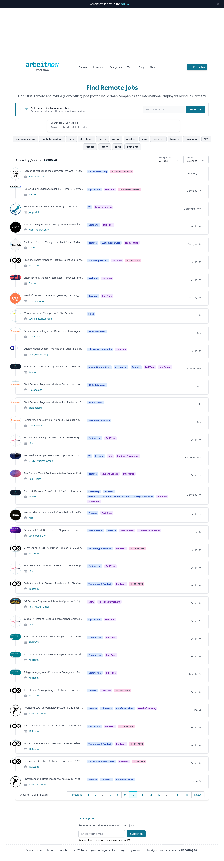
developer (86, 139)
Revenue (92, 295)
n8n (31, 443)
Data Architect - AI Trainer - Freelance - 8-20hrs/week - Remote (54, 583)
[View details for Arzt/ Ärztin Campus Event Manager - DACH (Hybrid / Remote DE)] (15, 639)
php (144, 139)
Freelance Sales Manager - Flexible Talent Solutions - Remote (54, 259)
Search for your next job (64, 122)
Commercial (94, 637)
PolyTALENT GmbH (39, 606)
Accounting (121, 367)
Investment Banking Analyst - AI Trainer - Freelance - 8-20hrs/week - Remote (54, 690)
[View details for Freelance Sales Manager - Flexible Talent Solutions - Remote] (15, 262)
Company (93, 224)
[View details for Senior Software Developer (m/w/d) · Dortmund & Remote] (15, 209)
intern (104, 146)
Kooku (32, 372)
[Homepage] (42, 64)
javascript (192, 139)
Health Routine (37, 176)
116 (186, 794)
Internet (108, 491)
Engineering (94, 438)
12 (150, 794)
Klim (31, 517)
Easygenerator (37, 300)
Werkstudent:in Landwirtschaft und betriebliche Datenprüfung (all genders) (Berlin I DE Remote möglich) (54, 512)
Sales (91, 313)
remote (89, 146)
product (131, 139)
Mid (110, 456)
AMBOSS (34, 642)
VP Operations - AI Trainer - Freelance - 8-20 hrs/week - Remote (54, 725)
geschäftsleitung (147, 708)
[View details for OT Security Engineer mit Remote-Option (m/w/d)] (15, 603)
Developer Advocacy (99, 420)
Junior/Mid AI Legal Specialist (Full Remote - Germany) (54, 188)
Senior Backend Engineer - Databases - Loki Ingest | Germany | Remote (54, 331)
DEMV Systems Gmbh (41, 460)
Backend (93, 278)
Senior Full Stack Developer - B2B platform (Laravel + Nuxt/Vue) (54, 530)
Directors (107, 708)
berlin (102, 139)
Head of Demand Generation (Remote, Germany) (51, 295)
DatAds (33, 247)
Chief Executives (124, 708)
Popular (83, 67)
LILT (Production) (38, 354)
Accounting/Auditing (99, 367)
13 (159, 794)
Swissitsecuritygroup (40, 318)
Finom (32, 283)
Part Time (107, 512)
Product (92, 512)
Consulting (94, 491)
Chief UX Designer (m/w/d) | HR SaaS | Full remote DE (54, 490)
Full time (150, 367)
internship (128, 473)
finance (174, 139)
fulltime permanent (128, 456)
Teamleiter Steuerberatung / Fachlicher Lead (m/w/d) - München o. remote (54, 366)
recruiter (158, 139)
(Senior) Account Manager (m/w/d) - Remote (48, 313)
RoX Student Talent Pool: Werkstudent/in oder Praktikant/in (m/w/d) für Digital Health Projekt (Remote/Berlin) (54, 473)
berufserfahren (103, 207)
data (71, 139)
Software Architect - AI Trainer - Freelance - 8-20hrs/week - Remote (54, 547)
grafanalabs (35, 407)
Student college (110, 473)
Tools (130, 67)
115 (176, 794)
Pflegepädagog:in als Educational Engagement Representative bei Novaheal (54, 672)
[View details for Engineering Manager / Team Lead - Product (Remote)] (15, 280)
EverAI (32, 194)
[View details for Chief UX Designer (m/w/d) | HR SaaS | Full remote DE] (15, 495)
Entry (91, 601)
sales (118, 146)
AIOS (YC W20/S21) (39, 229)
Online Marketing (97, 171)
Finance (92, 690)
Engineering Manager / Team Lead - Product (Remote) (54, 277)
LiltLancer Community (100, 349)
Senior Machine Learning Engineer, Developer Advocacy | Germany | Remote (54, 419)
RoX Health (35, 478)
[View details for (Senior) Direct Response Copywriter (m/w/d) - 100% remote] (15, 173)
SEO (206, 139)
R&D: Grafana (95, 402)
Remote (92, 242)
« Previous (76, 794)
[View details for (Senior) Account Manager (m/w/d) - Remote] (15, 316)
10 (133, 794)
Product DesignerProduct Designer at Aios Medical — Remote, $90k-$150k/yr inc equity (54, 224)
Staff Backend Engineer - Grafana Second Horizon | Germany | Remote (54, 384)
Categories (116, 67)
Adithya (44, 69)
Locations (98, 67)
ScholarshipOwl (37, 535)
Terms (131, 840)
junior (116, 139)
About (153, 67)
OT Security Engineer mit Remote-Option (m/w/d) (52, 601)
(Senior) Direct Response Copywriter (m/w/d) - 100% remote (54, 170)
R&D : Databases (96, 331)
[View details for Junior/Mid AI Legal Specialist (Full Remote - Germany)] (15, 191)
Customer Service (111, 242)
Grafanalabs (35, 336)
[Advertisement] (112, 37)
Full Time (110, 189)
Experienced (127, 530)
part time (133, 146)
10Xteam (34, 265)
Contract (121, 349)
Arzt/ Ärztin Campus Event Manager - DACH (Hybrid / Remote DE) (54, 636)
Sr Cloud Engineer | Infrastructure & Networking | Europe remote (54, 437)
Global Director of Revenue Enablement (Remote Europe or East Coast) (54, 618)
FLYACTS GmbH (37, 713)
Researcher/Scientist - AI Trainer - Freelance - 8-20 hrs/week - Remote (54, 761)
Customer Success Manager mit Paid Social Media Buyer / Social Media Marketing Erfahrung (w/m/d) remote (54, 242)
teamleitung (131, 242)
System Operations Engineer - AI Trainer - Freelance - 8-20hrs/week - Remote (54, 743)
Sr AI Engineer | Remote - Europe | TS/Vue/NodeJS (52, 565)
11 (141, 794)
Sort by (189, 157)
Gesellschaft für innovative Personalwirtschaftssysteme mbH (120, 496)
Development (95, 530)
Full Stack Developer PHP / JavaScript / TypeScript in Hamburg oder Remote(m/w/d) (54, 455)
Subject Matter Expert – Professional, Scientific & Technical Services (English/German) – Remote (54, 348)
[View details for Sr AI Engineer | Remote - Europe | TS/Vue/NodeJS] (15, 568)
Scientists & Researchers (101, 761)
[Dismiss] (21, 109)
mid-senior (165, 367)
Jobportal (34, 212)
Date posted (165, 157)
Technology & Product (99, 548)
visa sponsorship (25, 139)
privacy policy (117, 840)
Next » (198, 794)
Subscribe (196, 109)
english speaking (52, 139)
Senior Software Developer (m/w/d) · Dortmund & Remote (54, 206)
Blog (141, 67)
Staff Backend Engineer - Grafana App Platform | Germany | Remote (54, 402)
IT (89, 207)
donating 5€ (189, 850)
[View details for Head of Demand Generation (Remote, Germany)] (15, 298)
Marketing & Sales (98, 260)
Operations (94, 189)
